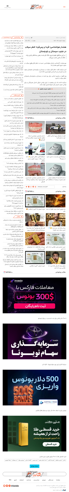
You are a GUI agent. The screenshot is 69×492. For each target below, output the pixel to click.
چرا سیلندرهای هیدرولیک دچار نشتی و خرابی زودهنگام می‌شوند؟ (13, 235)
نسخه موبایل (34, 466)
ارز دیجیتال (14, 460)
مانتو (64, 460)
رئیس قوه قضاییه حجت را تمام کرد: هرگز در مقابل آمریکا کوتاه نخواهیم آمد (13, 42)
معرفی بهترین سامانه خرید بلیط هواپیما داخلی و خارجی (14, 230)
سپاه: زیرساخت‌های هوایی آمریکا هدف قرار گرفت (13, 86)
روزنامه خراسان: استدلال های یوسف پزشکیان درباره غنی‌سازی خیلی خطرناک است (13, 80)
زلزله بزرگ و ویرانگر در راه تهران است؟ (12, 131)
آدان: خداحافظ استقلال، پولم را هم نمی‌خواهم (14, 159)
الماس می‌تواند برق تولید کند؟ (13, 163)
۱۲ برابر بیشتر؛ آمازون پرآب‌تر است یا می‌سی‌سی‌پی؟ (51, 96)
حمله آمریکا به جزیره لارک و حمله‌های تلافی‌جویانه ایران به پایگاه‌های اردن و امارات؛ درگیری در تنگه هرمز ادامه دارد (13, 68)
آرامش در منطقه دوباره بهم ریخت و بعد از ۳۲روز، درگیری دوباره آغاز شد (14, 47)
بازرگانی (18, 216)
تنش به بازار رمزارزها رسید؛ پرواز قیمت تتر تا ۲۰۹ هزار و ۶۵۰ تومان (13, 112)
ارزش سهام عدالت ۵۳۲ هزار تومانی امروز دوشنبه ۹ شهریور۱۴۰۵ (14, 52)
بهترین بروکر (21, 460)
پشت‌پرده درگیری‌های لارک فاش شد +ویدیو (13, 62)
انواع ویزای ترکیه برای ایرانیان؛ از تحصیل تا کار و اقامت (14, 240)
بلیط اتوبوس (8, 460)
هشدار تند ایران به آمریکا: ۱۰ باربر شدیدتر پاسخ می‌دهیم (14, 197)
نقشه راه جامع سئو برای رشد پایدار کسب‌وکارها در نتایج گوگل (14, 226)
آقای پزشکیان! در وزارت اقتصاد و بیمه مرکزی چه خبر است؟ (13, 106)
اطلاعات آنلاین (36, 6)
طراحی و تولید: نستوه (58, 490)
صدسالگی (50, 480)
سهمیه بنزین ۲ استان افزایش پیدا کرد (12, 139)
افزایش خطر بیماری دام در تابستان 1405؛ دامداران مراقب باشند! (14, 265)
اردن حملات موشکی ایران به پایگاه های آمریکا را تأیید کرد (13, 74)
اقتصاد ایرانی (28, 460)
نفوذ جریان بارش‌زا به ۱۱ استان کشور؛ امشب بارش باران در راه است (13, 122)
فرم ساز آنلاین (51, 460)
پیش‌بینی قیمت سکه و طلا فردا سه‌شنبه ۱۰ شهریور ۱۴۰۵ (15, 202)
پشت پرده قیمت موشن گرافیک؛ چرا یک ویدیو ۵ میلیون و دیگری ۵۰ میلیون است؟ (13, 261)
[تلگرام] (4, 486)
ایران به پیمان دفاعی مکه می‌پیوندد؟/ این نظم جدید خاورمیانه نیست (46, 100)
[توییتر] (7, 486)
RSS (10, 480)
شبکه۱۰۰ (58, 480)
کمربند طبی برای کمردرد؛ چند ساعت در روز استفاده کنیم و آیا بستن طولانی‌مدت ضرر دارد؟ (13, 250)
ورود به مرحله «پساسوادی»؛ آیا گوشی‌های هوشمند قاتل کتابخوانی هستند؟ (45, 113)
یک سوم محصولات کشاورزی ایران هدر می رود (13, 135)
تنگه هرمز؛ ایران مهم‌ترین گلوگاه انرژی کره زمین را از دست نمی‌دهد (47, 93)
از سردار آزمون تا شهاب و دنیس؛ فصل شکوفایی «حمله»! (13, 149)
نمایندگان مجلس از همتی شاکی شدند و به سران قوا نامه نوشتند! (13, 127)
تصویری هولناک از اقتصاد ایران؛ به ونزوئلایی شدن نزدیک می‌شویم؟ (14, 168)
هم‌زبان (44, 480)
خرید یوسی (35, 460)
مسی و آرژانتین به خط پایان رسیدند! (12, 172)
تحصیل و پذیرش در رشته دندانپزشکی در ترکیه (13, 221)
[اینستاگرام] (9, 486)
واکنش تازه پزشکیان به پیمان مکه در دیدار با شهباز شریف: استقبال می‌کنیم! (13, 181)
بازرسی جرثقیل (59, 460)
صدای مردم (36, 480)
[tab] (18, 37)
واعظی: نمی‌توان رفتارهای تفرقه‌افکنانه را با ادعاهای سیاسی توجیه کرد (13, 154)
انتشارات (21, 480)
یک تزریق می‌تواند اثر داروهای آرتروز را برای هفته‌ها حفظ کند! (13, 117)
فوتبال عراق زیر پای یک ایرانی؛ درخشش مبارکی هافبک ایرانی (15, 244)
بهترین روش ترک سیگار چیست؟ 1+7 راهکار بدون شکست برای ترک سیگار (13, 256)
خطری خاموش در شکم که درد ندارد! (12, 99)
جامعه (57, 38)
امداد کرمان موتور (43, 460)
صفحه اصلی (62, 38)
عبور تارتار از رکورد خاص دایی (14, 102)
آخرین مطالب (17, 95)
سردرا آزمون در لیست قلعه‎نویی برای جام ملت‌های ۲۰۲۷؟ (13, 207)
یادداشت (29, 480)
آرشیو (15, 480)
